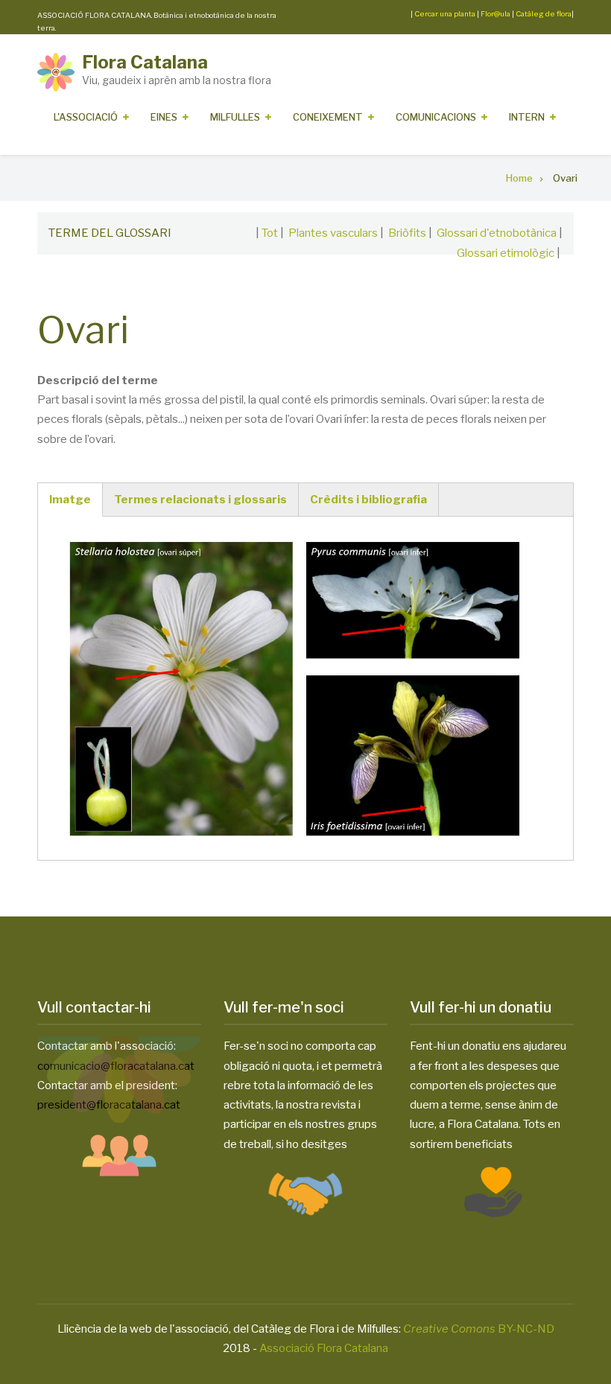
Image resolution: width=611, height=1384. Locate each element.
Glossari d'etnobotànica (497, 233)
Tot (270, 233)
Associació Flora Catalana (323, 1348)
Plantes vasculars (333, 233)
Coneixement (328, 117)
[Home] (56, 71)
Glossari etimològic (505, 253)
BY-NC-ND (478, 1329)
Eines (164, 117)
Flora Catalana (145, 62)
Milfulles (235, 117)
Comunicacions (436, 117)
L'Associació (86, 117)
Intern (527, 117)
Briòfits (407, 233)
